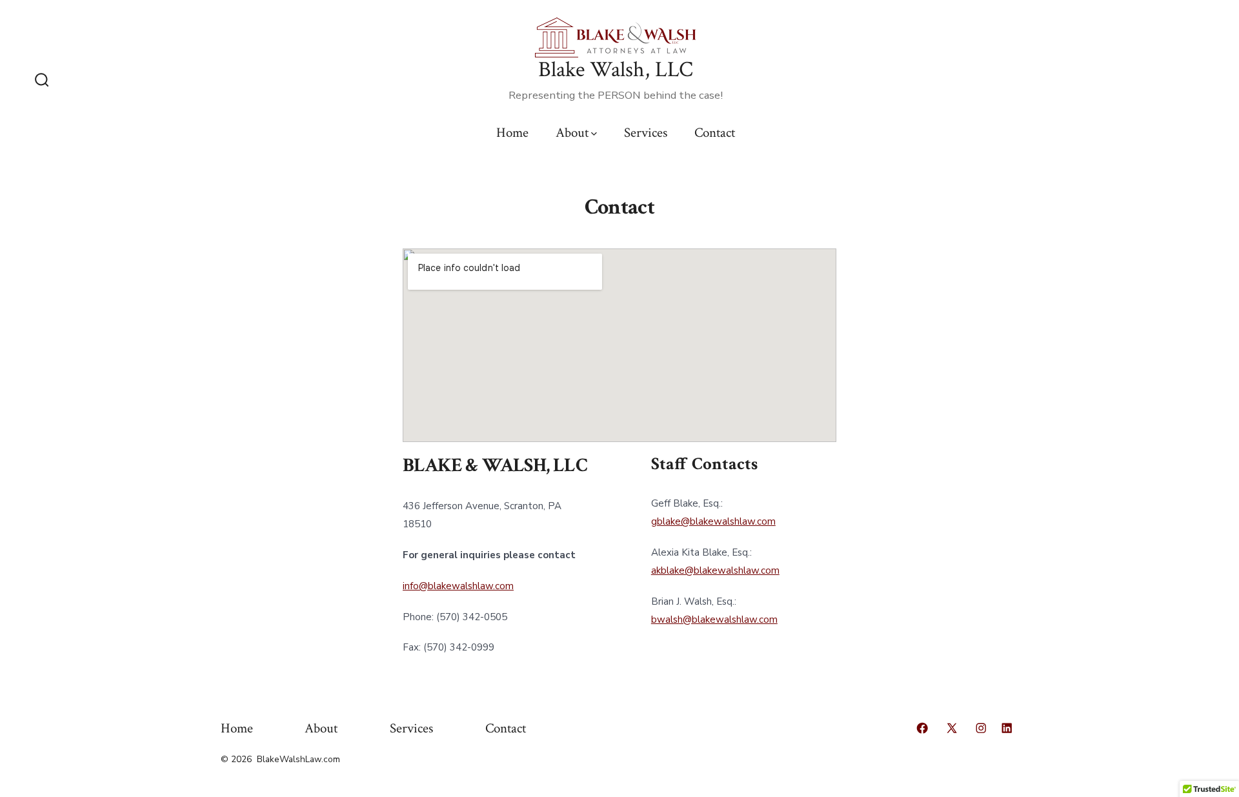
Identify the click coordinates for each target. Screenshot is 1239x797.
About (572, 132)
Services (645, 132)
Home (512, 132)
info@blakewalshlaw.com (458, 586)
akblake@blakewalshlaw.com (715, 570)
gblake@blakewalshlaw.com (713, 521)
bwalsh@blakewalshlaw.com (714, 619)
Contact (714, 132)
